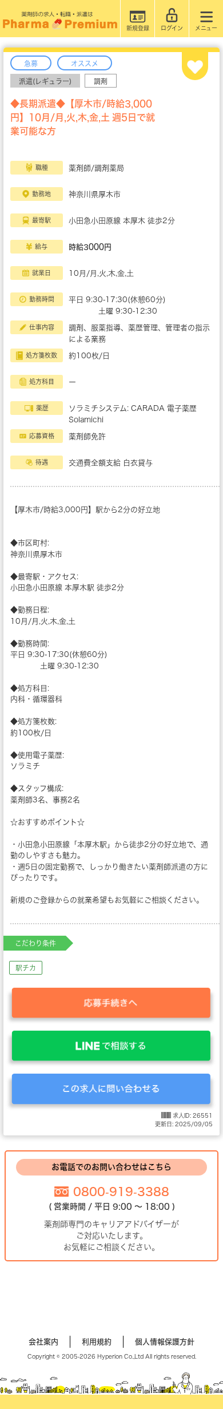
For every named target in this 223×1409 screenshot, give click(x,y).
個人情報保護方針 (164, 1341)
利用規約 (97, 1341)
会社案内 (43, 1341)
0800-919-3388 (121, 1191)
